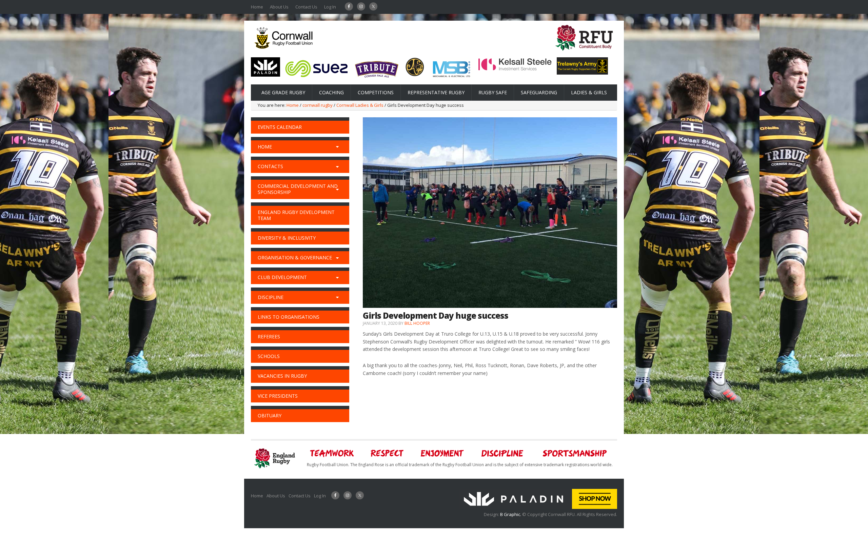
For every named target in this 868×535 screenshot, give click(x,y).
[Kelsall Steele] (515, 69)
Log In (330, 7)
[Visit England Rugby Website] (584, 53)
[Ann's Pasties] (415, 74)
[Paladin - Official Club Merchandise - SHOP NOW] (538, 507)
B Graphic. (511, 514)
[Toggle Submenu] (337, 146)
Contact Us (306, 7)
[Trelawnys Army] (582, 72)
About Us (279, 7)
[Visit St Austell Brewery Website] (376, 80)
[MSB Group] (451, 78)
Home (257, 7)
